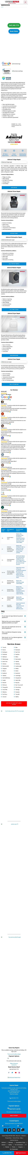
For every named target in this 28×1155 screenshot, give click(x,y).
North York (5, 661)
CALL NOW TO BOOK (14, 309)
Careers (4, 1144)
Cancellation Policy (20, 1142)
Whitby (17, 668)
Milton (16, 656)
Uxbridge (17, 689)
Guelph (4, 680)
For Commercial (19, 1144)
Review (7, 1147)
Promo (13, 1147)
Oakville (17, 661)
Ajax (16, 647)
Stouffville (5, 689)
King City (17, 682)
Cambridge (17, 675)
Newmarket (18, 659)
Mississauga (5, 659)
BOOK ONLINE (14, 187)
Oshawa (4, 663)
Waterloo (5, 692)
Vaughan (5, 668)
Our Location (15, 1094)
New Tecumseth (19, 685)
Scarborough (18, 666)
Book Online (14, 31)
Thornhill (17, 694)
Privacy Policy (8, 1138)
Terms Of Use (16, 1138)
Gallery (10, 1144)
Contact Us (14, 1065)
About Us (18, 1135)
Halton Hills (17, 680)
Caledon (4, 675)
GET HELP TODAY (14, 233)
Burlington (5, 652)
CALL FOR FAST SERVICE (14, 263)
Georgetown (18, 677)
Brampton (17, 649)
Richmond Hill (6, 666)
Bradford (5, 673)
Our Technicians (14, 1149)
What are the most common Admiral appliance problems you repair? (11, 622)
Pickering (17, 663)
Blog (21, 1138)
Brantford (17, 673)
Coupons (20, 1147)
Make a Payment (14, 1063)
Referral (23, 1135)
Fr (25, 1144)
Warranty (10, 1142)
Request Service (22, 1152)
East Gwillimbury (6, 677)
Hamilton (17, 654)
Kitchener (5, 685)
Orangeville (5, 687)
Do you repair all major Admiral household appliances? (12, 616)
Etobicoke (5, 654)
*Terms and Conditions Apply (14, 1054)
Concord (4, 696)
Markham (5, 656)
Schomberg (18, 687)
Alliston (4, 670)
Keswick (4, 682)
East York (17, 652)
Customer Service (14, 1140)
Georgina (17, 692)
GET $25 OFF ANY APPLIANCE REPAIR (14, 703)
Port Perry (5, 694)
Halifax (17, 696)
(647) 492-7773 (7, 1152)
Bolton (16, 670)
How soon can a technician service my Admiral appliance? (11, 627)
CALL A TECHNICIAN (14, 384)
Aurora (4, 649)
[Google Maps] (22, 1130)
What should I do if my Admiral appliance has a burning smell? (12, 638)
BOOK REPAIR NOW (14, 355)
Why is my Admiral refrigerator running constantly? (11, 632)
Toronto (4, 647)
